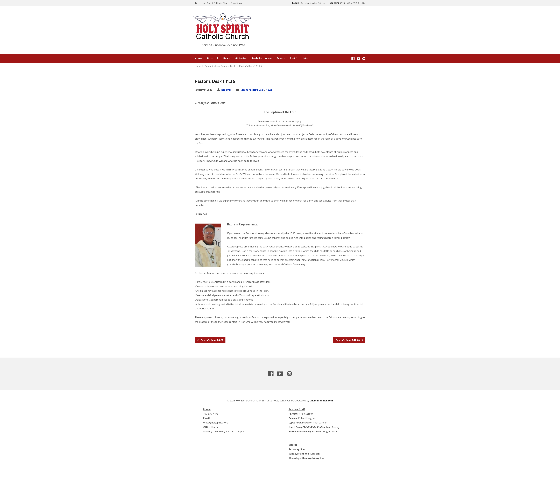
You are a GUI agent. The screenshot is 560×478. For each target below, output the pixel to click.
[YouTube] (358, 58)
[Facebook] (353, 58)
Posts (208, 65)
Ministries (241, 58)
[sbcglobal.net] (363, 58)
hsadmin (226, 89)
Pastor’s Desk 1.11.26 (250, 65)
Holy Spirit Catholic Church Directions (222, 2)
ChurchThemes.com (321, 400)
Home (198, 58)
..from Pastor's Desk (225, 65)
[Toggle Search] (196, 3)
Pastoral (212, 58)
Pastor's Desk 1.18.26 (348, 340)
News (226, 58)
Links (304, 58)
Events (280, 58)
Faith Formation (262, 58)
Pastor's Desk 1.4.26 (211, 340)
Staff (293, 58)
